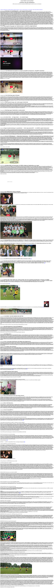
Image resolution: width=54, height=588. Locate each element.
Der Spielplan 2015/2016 (10, 9)
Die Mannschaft (5, 9)
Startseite (2, 9)
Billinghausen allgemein (16, 9)
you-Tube (12, 369)
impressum (20, 9)
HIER (9, 283)
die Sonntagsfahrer (30, 9)
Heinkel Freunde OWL (25, 9)
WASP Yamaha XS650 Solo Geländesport (38, 9)
